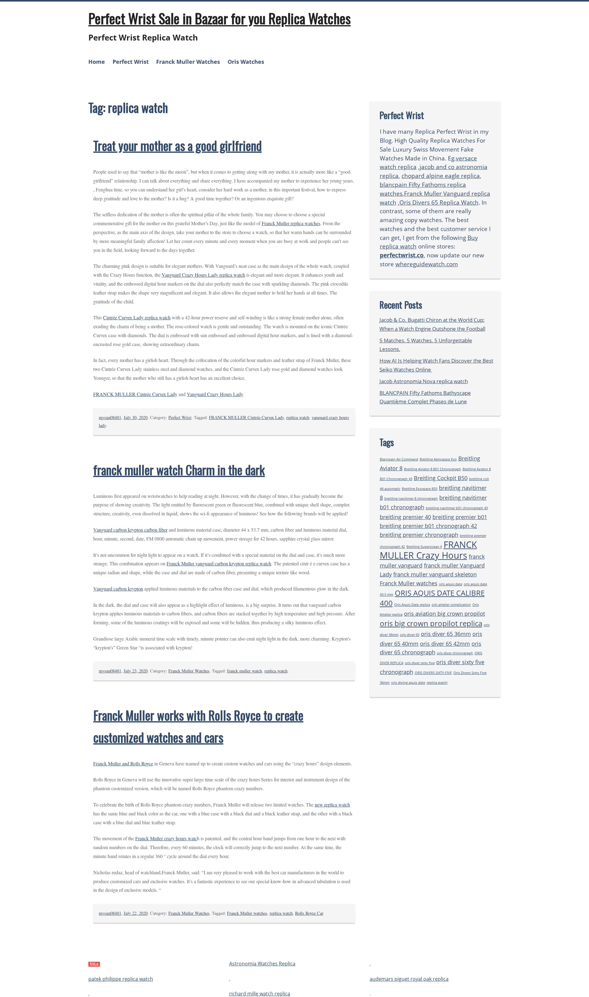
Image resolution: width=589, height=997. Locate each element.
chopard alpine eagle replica (441, 175)
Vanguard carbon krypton (118, 588)
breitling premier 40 (405, 517)
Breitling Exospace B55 (419, 489)
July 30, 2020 (136, 417)
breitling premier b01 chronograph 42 (428, 525)
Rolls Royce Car (309, 913)
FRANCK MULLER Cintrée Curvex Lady (135, 394)
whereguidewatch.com (426, 264)
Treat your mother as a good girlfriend (177, 145)
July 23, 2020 (136, 671)
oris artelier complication (451, 604)
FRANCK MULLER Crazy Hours (428, 550)
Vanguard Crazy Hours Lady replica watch (203, 274)
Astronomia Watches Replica (262, 964)
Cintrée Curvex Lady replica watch (137, 317)
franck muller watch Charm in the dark (179, 469)
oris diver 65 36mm (446, 633)
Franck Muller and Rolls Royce (123, 763)
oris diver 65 (409, 635)
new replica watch (332, 804)
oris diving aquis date (408, 682)
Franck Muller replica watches (291, 223)
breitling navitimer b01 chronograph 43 (457, 508)
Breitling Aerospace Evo (438, 459)
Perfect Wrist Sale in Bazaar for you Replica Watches (219, 18)
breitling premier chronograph (419, 534)
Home (96, 61)
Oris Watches (246, 61)
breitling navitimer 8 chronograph (411, 498)
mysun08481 (110, 417)
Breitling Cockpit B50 (441, 478)
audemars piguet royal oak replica (409, 978)
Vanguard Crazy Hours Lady (215, 394)
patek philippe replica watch (120, 978)
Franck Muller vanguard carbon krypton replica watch (219, 563)
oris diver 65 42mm (445, 643)
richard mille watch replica (259, 993)
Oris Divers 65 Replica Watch (439, 202)
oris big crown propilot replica (431, 623)
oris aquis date (450, 584)
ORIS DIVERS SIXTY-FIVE (433, 673)
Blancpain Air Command (399, 459)
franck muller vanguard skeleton (435, 574)
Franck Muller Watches (188, 61)
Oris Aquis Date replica (412, 604)
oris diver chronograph (455, 653)
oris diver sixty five (420, 663)
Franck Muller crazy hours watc (166, 838)
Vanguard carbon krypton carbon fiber (130, 529)
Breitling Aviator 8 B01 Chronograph (432, 469)
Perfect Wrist (131, 61)
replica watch (297, 417)
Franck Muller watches (247, 913)
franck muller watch (244, 671)
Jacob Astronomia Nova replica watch (423, 381)
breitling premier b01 (460, 517)
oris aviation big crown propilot (444, 613)
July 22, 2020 (136, 913)
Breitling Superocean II (424, 547)
